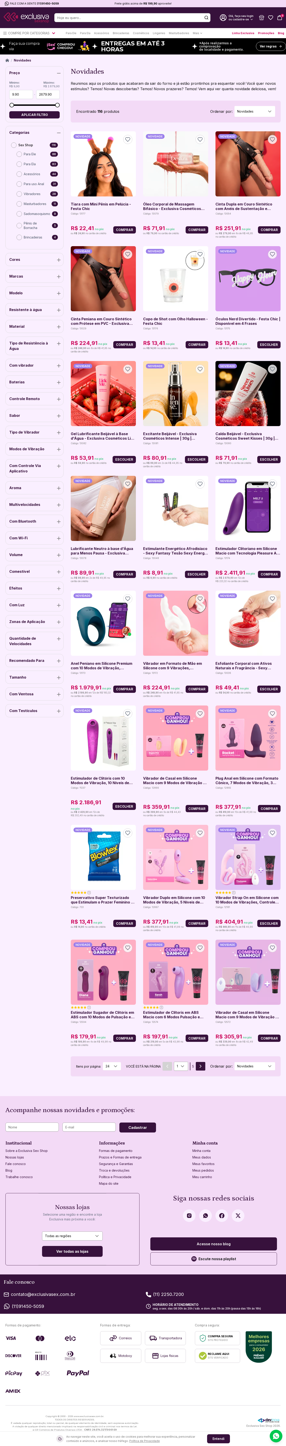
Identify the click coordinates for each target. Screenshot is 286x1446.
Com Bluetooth (22, 521)
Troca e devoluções (114, 1170)
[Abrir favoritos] (270, 17)
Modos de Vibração (26, 449)
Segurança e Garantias (116, 1164)
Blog (281, 33)
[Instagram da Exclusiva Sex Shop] (189, 1215)
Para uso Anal (34, 184)
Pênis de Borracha (30, 225)
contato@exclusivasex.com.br (43, 1294)
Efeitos (15, 588)
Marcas (16, 276)
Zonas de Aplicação (27, 621)
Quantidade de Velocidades (22, 641)
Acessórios (101, 33)
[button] (261, 17)
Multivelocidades (24, 504)
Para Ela (85, 33)
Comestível (19, 571)
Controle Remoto (24, 398)
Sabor (14, 415)
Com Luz (17, 605)
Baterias (17, 382)
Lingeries (159, 33)
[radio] (14, 145)
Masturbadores (179, 33)
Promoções (266, 33)
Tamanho (17, 677)
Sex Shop (25, 145)
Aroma (15, 488)
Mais (196, 33)
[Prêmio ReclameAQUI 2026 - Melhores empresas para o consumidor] (259, 1347)
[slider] (11, 105)
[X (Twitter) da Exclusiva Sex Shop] (238, 1215)
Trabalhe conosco (19, 1177)
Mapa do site (108, 1183)
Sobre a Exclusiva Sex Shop (26, 1151)
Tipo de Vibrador (24, 432)
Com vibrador (21, 365)
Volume (16, 554)
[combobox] (254, 111)
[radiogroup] (34, 193)
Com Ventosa (21, 694)
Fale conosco (15, 1164)
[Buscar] (206, 18)
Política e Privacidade (115, 1177)
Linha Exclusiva (243, 33)
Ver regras (268, 46)
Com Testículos (23, 710)
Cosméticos (141, 33)
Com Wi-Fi (18, 538)
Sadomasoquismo (37, 214)
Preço (14, 73)
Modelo (16, 293)
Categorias (19, 132)
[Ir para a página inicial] (26, 17)
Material (16, 326)
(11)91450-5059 (48, 3)
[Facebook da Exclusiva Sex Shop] (221, 1215)
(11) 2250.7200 (168, 1294)
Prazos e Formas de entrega (120, 1157)
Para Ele (71, 33)
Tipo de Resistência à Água (28, 346)
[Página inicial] (7, 60)
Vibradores (32, 194)
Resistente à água (25, 309)
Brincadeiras (121, 33)
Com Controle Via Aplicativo (25, 468)
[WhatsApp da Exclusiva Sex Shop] (205, 1215)
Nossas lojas (14, 1157)
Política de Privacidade (144, 1441)
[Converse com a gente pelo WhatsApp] (276, 1436)
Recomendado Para (26, 660)
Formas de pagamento (115, 1151)
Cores (14, 259)
